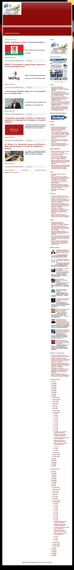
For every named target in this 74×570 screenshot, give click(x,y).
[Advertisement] (37, 23)
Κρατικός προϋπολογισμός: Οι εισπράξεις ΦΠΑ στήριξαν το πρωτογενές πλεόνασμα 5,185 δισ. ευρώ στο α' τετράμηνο (60, 161)
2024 (52, 462)
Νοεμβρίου (55, 454)
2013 (52, 381)
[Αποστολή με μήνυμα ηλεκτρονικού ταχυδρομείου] (26, 60)
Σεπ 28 (55, 448)
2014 (52, 383)
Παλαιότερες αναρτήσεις (40, 170)
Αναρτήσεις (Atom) (14, 172)
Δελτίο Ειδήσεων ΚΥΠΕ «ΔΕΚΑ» (58, 174)
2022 (52, 458)
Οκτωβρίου (55, 452)
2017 (52, 388)
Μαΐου (53, 405)
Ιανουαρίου (55, 397)
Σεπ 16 (55, 422)
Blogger (50, 562)
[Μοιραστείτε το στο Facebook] (30, 60)
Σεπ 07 (55, 419)
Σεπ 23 (55, 428)
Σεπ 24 (55, 430)
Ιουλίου (54, 408)
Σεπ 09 (55, 421)
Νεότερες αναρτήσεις (9, 170)
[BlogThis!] (27, 60)
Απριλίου (54, 403)
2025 (52, 464)
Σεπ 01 (55, 413)
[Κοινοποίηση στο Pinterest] (31, 60)
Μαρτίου (54, 401)
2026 (52, 465)
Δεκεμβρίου (55, 456)
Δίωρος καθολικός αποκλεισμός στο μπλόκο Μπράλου (61, 280)
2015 (52, 385)
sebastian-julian (40, 562)
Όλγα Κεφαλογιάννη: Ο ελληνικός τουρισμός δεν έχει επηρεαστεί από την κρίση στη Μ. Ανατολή (60, 144)
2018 (52, 390)
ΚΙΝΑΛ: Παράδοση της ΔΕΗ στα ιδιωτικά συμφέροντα (25, 42)
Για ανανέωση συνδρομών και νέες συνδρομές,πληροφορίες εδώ (62, 260)
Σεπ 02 (55, 415)
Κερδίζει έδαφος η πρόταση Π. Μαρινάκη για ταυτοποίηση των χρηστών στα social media (63, 331)
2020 (52, 394)
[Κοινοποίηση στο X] (29, 60)
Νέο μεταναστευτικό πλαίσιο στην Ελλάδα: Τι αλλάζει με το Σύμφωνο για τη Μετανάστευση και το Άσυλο (60, 215)
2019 (52, 392)
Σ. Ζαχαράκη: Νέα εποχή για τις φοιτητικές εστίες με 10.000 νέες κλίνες (63, 299)
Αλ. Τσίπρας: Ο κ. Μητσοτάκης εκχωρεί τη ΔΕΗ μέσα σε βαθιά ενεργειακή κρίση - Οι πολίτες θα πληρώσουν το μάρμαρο (25, 146)
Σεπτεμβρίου (55, 412)
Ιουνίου (54, 406)
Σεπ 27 (55, 446)
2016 (52, 387)
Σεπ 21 (55, 424)
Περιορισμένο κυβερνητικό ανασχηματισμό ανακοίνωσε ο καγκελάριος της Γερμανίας (58, 88)
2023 (52, 460)
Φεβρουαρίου (55, 399)
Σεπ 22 (55, 426)
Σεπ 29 (55, 450)
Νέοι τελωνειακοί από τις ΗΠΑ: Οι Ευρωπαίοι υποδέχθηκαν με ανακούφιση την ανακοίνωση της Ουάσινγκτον (60, 98)
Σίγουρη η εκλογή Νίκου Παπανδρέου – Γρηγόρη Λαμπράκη (61, 290)
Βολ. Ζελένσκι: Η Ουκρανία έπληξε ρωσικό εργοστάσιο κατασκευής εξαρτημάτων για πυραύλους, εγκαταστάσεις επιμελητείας (60, 102)
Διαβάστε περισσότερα (10, 57)
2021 (52, 396)
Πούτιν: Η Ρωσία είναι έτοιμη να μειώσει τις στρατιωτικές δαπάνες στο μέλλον (63, 310)
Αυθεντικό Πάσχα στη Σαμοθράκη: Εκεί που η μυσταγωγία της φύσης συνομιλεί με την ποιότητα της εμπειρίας (60, 133)
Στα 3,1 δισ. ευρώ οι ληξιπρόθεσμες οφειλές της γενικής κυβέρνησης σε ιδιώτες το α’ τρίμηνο (59, 157)
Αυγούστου (55, 410)
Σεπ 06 (55, 417)
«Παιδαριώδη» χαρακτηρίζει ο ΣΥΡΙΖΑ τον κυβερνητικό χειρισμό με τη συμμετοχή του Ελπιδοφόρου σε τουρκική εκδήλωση (25, 120)
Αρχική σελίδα (25, 170)
